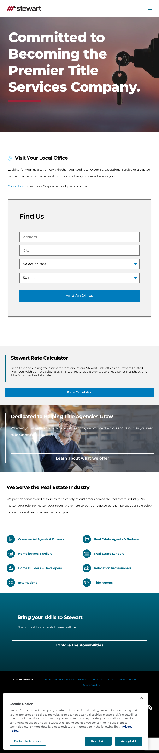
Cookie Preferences (27, 741)
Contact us (16, 186)
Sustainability (91, 684)
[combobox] (79, 237)
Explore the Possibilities (79, 645)
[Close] (141, 697)
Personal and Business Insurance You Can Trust (72, 679)
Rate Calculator (79, 392)
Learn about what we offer (82, 458)
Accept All (128, 741)
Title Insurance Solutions (121, 679)
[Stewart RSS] (149, 708)
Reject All (98, 741)
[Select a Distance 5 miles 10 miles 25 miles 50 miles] (79, 278)
